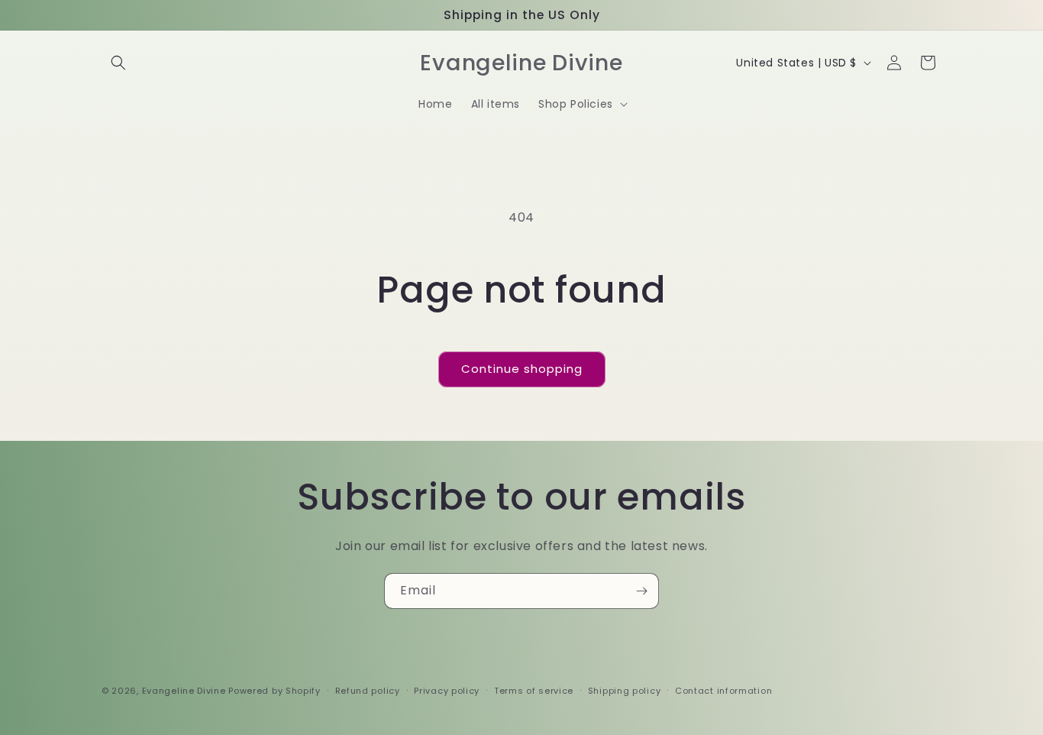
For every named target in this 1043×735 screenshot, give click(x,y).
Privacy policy (447, 691)
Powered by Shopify (274, 691)
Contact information (723, 691)
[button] (118, 62)
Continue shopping (522, 369)
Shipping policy (624, 691)
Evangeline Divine (185, 691)
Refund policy (367, 691)
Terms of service (533, 691)
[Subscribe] (641, 591)
